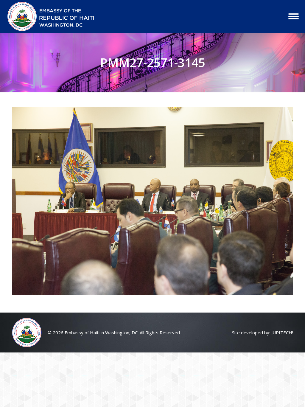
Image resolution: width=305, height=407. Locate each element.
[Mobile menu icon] (293, 16)
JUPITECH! (282, 332)
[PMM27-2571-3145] (152, 201)
